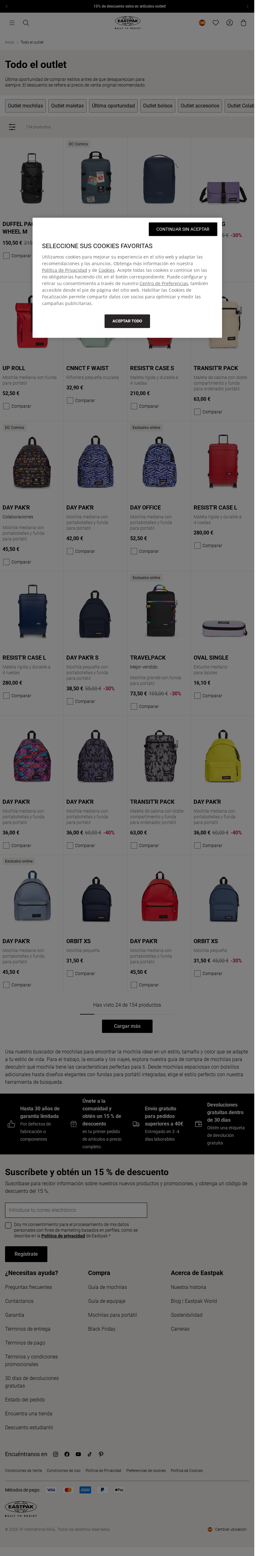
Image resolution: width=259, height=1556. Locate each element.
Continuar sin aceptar (183, 229)
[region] (127, 278)
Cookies (107, 270)
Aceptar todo (127, 321)
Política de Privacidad (64, 270)
